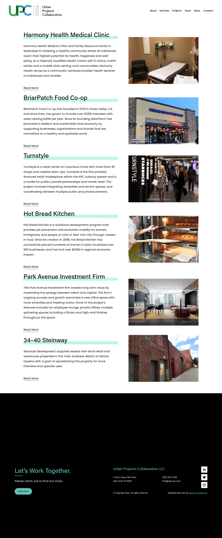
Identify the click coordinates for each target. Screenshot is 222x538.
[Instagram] (204, 485)
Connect (208, 10)
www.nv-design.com (198, 493)
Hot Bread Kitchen (49, 213)
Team (187, 10)
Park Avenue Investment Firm (64, 276)
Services (164, 10)
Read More (31, 88)
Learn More (23, 491)
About (153, 10)
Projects (177, 10)
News (197, 10)
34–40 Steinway (45, 340)
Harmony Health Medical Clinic (66, 34)
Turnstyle (36, 155)
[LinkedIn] (204, 469)
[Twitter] (204, 477)
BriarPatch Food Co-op (55, 97)
